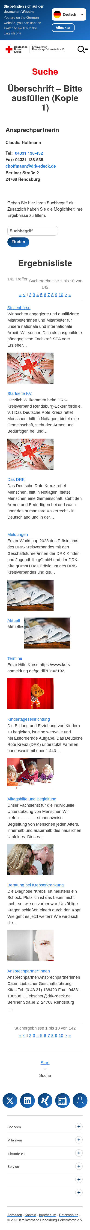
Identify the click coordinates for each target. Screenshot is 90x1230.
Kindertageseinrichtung (28, 719)
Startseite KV (19, 393)
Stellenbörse (18, 307)
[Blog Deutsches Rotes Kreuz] (62, 1100)
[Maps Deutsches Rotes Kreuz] (80, 1100)
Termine (14, 658)
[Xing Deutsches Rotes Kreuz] (45, 1100)
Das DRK (16, 479)
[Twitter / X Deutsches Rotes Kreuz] (10, 1100)
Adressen (14, 1214)
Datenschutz (68, 1214)
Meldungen (17, 534)
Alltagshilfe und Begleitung (31, 799)
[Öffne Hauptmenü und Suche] (82, 49)
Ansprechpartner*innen (28, 971)
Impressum (47, 1214)
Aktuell (13, 620)
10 (61, 294)
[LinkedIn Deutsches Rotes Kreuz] (27, 1100)
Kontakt (30, 1214)
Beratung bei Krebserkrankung (35, 885)
